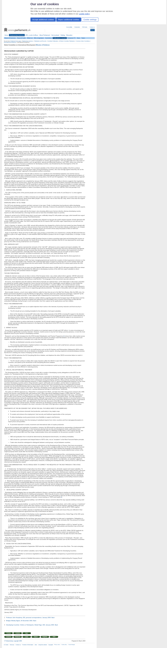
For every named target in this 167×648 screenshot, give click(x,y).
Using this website (42, 644)
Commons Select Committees (83, 41)
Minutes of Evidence (43, 45)
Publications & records (59, 38)
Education (69, 35)
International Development (10, 42)
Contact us (92, 27)
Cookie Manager (71, 644)
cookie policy (84, 14)
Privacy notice (57, 644)
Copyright (50, 644)
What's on (30, 38)
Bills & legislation (39, 38)
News (78, 38)
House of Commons (10, 38)
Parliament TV (71, 38)
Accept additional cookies (43, 20)
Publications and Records (40, 41)
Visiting (62, 35)
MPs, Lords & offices (31, 35)
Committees (48, 38)
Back (53, 617)
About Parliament (44, 35)
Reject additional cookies (68, 20)
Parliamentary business (17, 35)
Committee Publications (52, 41)
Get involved (55, 35)
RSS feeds (84, 27)
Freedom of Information (27, 644)
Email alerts (77, 27)
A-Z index (6, 644)
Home (6, 35)
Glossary (12, 644)
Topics (83, 38)
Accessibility (69, 27)
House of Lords (21, 38)
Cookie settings (90, 20)
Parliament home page (15, 41)
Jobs (36, 644)
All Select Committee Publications (67, 41)
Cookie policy (64, 644)
